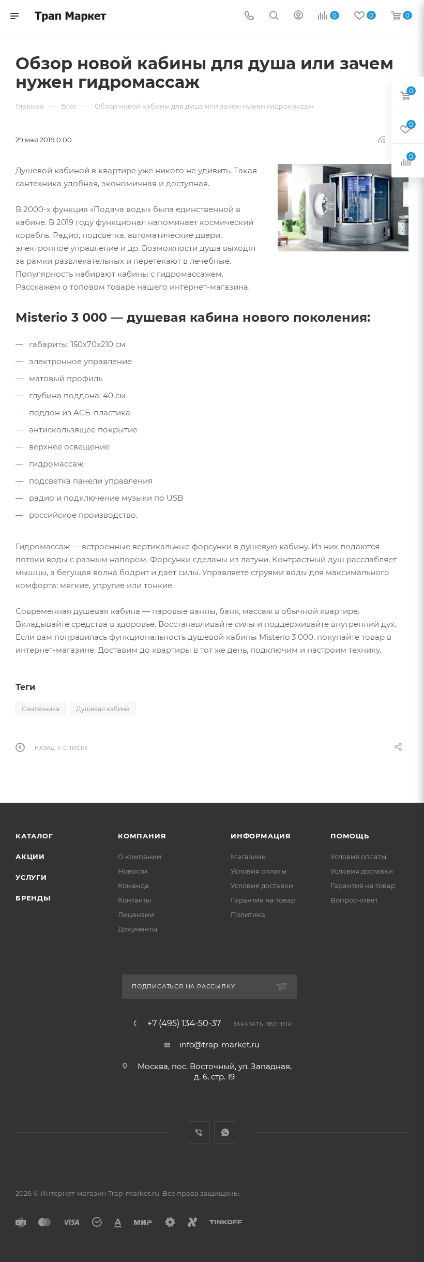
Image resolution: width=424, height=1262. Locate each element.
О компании (139, 856)
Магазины (249, 856)
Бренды (33, 898)
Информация (261, 836)
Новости (132, 871)
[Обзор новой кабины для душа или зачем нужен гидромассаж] (343, 207)
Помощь (349, 836)
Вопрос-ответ (354, 900)
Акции (30, 856)
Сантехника (40, 709)
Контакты (134, 900)
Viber (199, 1132)
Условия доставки (262, 885)
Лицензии (136, 914)
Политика (248, 914)
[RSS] (381, 139)
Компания (142, 836)
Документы (137, 929)
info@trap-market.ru (219, 1044)
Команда (133, 885)
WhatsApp (225, 1132)
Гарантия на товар (263, 900)
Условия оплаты (258, 871)
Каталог (34, 836)
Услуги (31, 877)
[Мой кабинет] (298, 16)
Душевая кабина (103, 709)
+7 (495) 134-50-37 (184, 1023)
